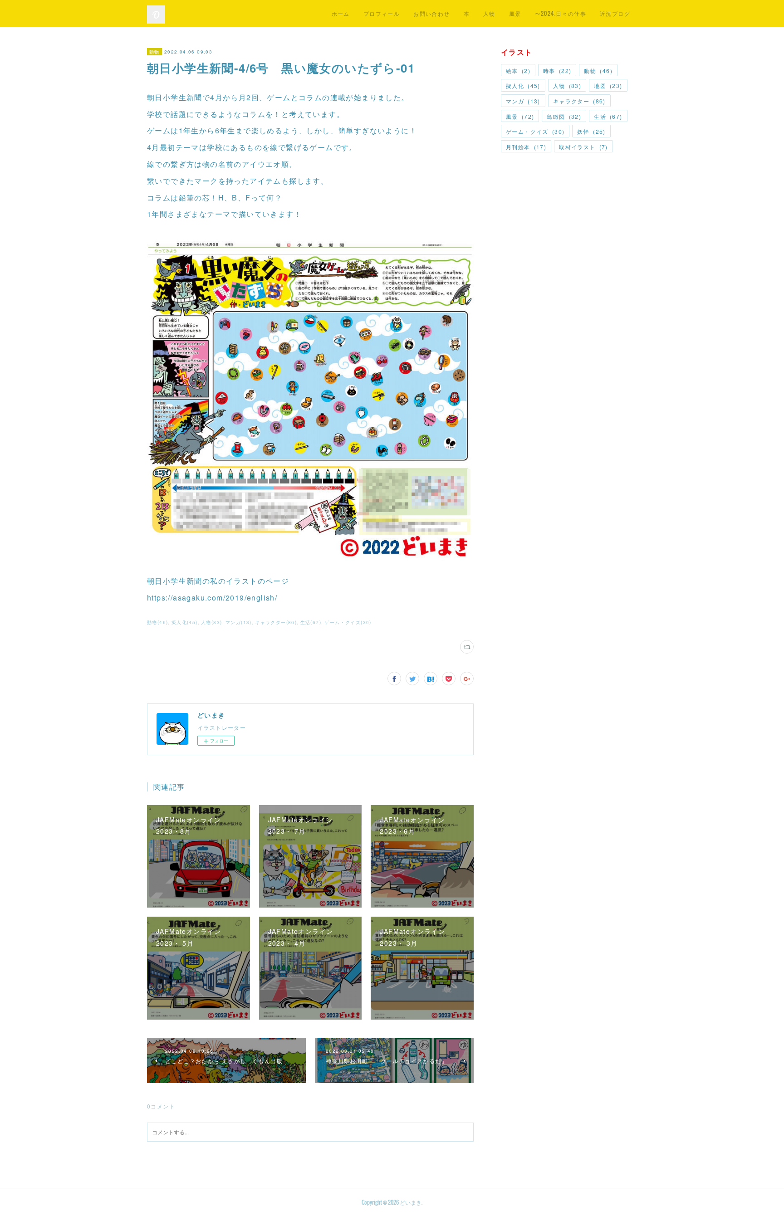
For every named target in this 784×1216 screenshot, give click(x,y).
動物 (154, 52)
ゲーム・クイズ (535, 131)
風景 (515, 13)
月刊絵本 (526, 147)
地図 (608, 85)
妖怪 (591, 131)
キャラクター (579, 101)
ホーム (341, 13)
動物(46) (157, 622)
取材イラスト (583, 147)
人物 (489, 13)
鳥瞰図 (564, 116)
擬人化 (523, 85)
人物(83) (211, 622)
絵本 (518, 70)
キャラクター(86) (276, 622)
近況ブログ (615, 13)
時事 (557, 70)
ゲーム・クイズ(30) (347, 622)
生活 (608, 116)
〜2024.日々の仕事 (560, 13)
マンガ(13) (238, 622)
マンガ (523, 101)
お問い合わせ (431, 13)
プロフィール (381, 13)
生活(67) (310, 622)
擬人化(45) (185, 622)
